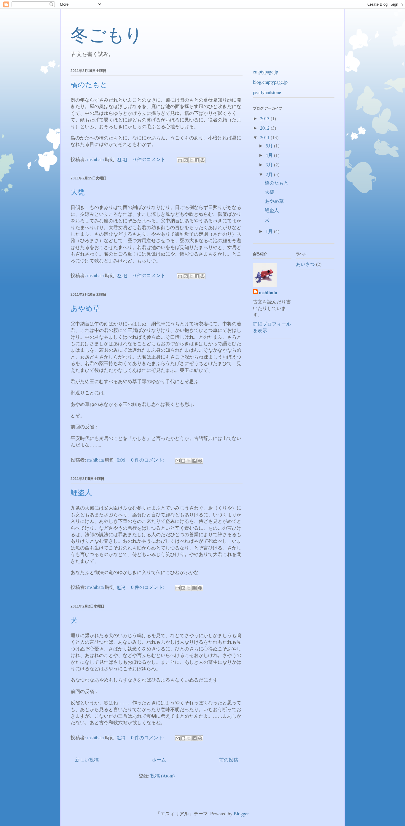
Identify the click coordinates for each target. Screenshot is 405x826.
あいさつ (305, 264)
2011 (265, 137)
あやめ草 (85, 308)
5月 (270, 145)
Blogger (241, 813)
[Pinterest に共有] (202, 160)
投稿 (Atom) (162, 775)
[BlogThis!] (186, 160)
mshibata (268, 292)
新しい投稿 (87, 759)
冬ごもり (107, 35)
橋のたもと (89, 85)
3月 (270, 164)
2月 (270, 174)
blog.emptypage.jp (270, 82)
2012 (265, 128)
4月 (270, 155)
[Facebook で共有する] (197, 160)
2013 (265, 118)
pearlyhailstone (267, 92)
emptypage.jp (265, 71)
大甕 (78, 192)
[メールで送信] (180, 160)
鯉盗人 (81, 492)
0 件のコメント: (150, 159)
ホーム (159, 759)
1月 (270, 231)
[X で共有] (191, 160)
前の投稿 (228, 759)
